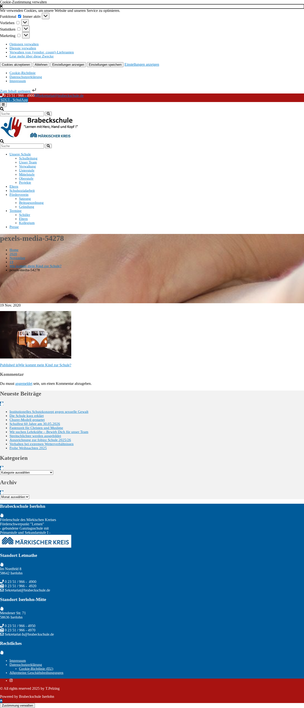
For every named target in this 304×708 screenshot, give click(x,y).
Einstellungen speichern (105, 64)
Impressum (18, 81)
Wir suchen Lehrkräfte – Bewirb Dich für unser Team (49, 432)
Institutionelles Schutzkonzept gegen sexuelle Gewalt (49, 412)
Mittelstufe (27, 174)
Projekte (25, 182)
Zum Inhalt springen (15, 91)
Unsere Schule (20, 154)
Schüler (24, 215)
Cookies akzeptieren (16, 64)
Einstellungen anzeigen (68, 64)
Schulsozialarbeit (22, 190)
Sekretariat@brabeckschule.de (61, 95)
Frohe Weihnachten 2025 (28, 448)
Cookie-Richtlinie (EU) (36, 669)
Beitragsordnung (31, 203)
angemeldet (23, 384)
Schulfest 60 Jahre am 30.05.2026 (35, 424)
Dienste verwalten (23, 48)
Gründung (26, 207)
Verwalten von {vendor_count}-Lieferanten (42, 52)
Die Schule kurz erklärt (27, 416)
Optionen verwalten (24, 44)
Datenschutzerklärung (26, 77)
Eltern (14, 186)
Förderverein (19, 194)
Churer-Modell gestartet (27, 420)
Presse (14, 227)
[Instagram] (11, 680)
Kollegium (27, 223)
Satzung (25, 198)
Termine (16, 211)
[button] (152, 6)
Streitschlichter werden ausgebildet (35, 436)
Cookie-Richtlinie (23, 73)
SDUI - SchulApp (14, 100)
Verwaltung (27, 166)
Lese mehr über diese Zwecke (32, 56)
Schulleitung (28, 158)
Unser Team (28, 162)
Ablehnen (41, 64)
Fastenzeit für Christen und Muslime (36, 428)
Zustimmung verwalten (17, 705)
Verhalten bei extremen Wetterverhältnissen (42, 444)
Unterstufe (26, 170)
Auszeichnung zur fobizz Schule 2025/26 (40, 440)
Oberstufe (26, 178)
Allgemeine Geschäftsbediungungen (36, 673)
